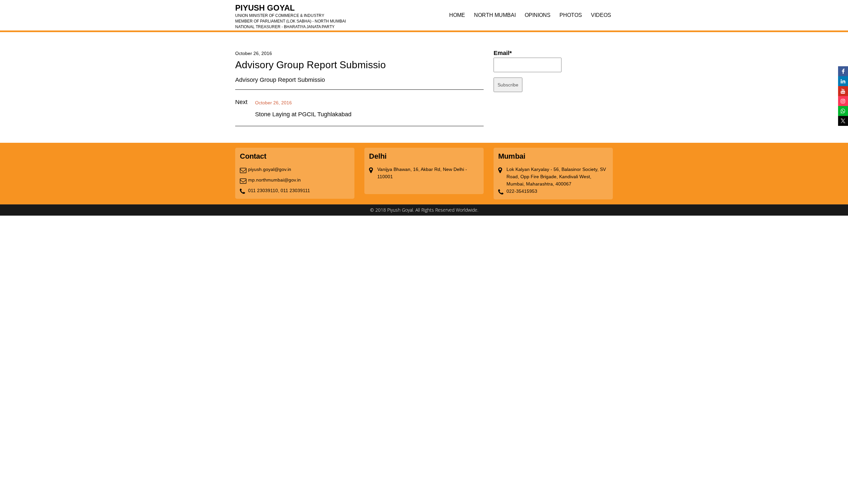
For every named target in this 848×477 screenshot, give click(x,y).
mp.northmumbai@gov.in (274, 180)
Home (457, 15)
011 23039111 (295, 190)
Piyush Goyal (290, 10)
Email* (503, 53)
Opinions (538, 15)
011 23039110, (263, 190)
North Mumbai (495, 15)
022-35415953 (521, 191)
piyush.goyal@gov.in (269, 169)
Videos (601, 15)
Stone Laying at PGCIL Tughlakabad (303, 114)
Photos (570, 15)
